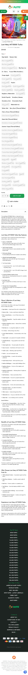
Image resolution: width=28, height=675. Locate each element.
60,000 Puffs (13, 570)
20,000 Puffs (13, 553)
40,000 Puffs (13, 565)
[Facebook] (2, 206)
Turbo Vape (13, 595)
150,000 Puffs (13, 580)
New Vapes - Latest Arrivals (13, 593)
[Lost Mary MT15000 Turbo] (14, 26)
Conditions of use (13, 620)
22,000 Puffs (13, 555)
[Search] (26, 18)
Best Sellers (13, 590)
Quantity (3, 192)
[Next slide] (23, 25)
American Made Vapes (13, 585)
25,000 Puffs (13, 557)
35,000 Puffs (13, 562)
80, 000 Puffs (13, 575)
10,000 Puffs (13, 540)
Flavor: (4, 54)
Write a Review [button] (17, 47)
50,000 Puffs (13, 567)
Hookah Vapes (13, 588)
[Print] (6, 206)
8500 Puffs (13, 535)
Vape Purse (13, 600)
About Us (13, 617)
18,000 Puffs (14, 550)
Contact (14, 622)
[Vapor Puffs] (14, 607)
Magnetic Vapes (13, 598)
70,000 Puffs (13, 573)
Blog (13, 632)
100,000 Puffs (13, 578)
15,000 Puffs (14, 545)
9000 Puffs (13, 537)
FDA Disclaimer (13, 625)
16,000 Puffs (13, 548)
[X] (9, 206)
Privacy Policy (13, 627)
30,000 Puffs (13, 560)
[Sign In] (18, 11)
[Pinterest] (11, 206)
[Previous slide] (4, 25)
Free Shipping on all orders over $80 (14, 1)
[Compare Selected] (13, 11)
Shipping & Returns (13, 630)
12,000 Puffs (13, 542)
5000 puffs (13, 532)
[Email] (4, 206)
